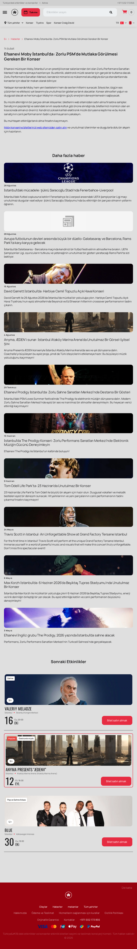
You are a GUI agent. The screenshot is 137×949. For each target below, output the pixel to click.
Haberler (57, 907)
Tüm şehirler (13, 22)
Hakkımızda (20, 913)
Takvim (33, 12)
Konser (29, 22)
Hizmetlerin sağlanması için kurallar (79, 913)
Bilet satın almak (117, 720)
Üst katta (127, 888)
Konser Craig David (64, 22)
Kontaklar (69, 920)
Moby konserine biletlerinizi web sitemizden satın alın (35, 127)
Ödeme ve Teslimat (43, 913)
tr (117, 22)
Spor (48, 22)
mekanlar (73, 907)
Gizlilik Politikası (114, 913)
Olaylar (43, 907)
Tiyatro (40, 22)
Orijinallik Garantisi (48, 920)
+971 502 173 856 (125, 2)
